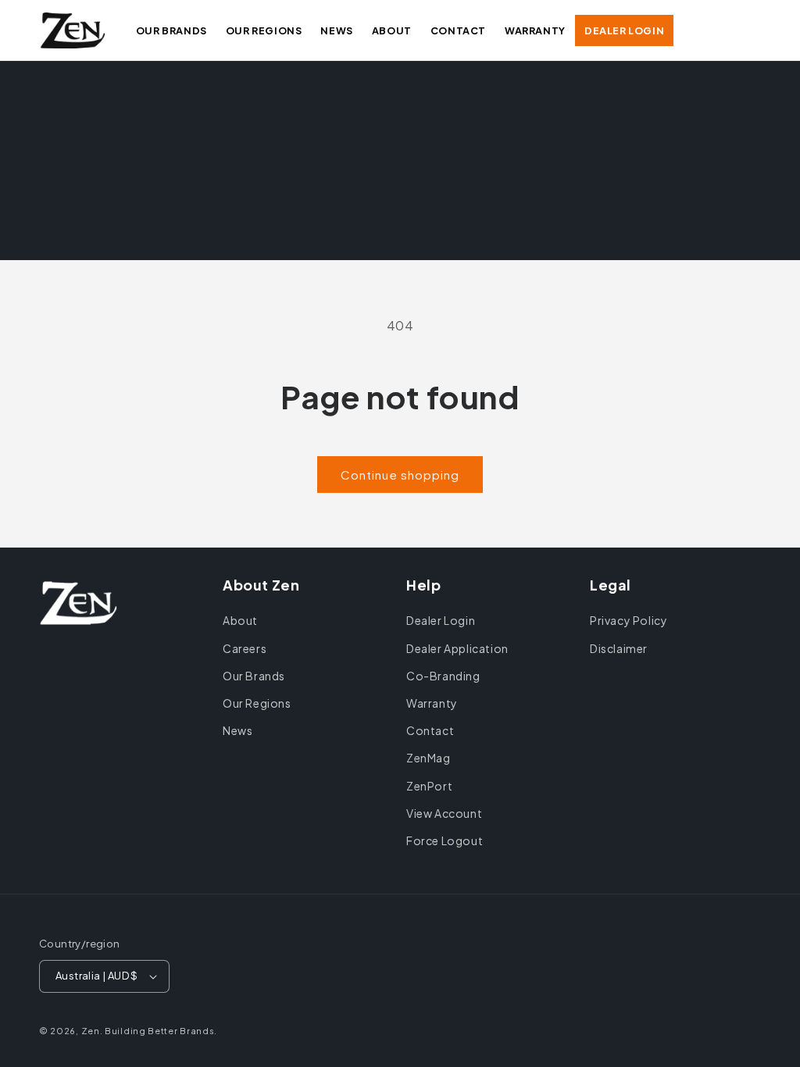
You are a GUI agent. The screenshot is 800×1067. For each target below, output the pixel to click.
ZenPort (429, 786)
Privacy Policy (628, 620)
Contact (430, 730)
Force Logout (444, 840)
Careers (244, 648)
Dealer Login (440, 620)
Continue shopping (400, 474)
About (240, 620)
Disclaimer (619, 648)
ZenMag (428, 758)
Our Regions (257, 703)
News (237, 730)
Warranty (432, 703)
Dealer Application (457, 648)
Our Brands (254, 676)
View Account (444, 813)
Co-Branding (443, 676)
